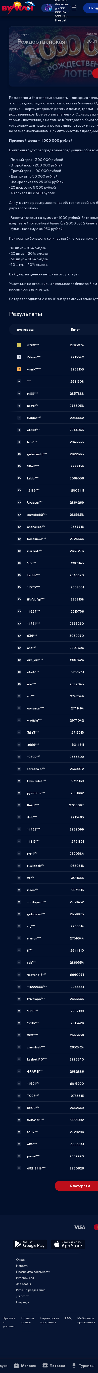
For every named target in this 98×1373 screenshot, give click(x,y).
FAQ (68, 1318)
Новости (22, 1266)
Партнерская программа (49, 1318)
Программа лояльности (33, 1272)
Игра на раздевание (30, 1290)
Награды (22, 1302)
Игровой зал (25, 1278)
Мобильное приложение (86, 1318)
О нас (20, 1259)
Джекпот (22, 1296)
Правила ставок (27, 1318)
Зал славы (23, 1284)
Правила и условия (9, 1318)
